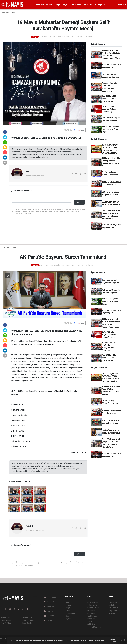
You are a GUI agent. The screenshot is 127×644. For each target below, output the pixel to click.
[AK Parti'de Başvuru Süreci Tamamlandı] (44, 294)
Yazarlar (50, 606)
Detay (114, 639)
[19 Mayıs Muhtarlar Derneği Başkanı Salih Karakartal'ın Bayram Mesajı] (44, 84)
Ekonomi (49, 4)
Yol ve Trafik (92, 605)
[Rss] (24, 609)
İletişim (50, 620)
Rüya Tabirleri (114, 611)
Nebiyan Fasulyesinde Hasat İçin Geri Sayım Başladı (110, 129)
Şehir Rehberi (92, 624)
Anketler (112, 605)
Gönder (79, 202)
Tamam (113, 642)
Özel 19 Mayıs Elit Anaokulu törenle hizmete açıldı (109, 98)
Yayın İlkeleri (6, 620)
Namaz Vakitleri (93, 608)
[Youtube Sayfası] (15, 609)
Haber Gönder (27, 623)
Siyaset (93, 4)
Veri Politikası (6, 623)
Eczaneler (91, 611)
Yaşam (66, 4)
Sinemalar (91, 619)
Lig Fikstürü (91, 613)
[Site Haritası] (28, 609)
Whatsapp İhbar (28, 620)
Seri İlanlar (91, 622)
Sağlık (58, 4)
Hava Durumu (92, 602)
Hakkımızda (5, 618)
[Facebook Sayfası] (2, 609)
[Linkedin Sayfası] (19, 609)
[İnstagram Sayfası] (11, 609)
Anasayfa (5, 13)
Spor (86, 4)
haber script (4, 641)
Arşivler (50, 611)
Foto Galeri (51, 597)
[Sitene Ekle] (33, 609)
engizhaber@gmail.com (35, 176)
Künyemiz (51, 616)
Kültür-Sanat (76, 4)
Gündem (40, 4)
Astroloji (112, 613)
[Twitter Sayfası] (6, 609)
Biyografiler (113, 608)
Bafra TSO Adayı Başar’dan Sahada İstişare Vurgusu (109, 109)
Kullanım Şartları (28, 618)
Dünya (13, 13)
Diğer (101, 4)
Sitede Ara (113, 602)
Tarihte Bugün (92, 616)
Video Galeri (52, 602)
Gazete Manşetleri (94, 627)
